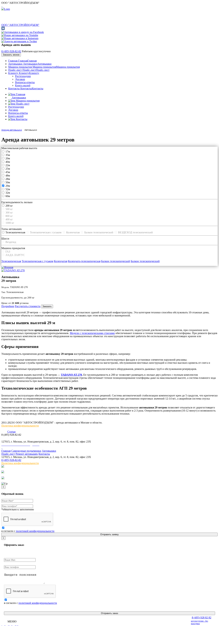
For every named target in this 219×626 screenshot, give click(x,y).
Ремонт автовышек (27, 453)
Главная (22, 60)
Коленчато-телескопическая (84, 261)
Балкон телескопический (115, 261)
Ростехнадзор (23, 76)
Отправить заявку (109, 534)
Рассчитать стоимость (27, 306)
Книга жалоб (22, 85)
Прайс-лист (28, 70)
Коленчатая (60, 261)
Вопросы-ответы (25, 82)
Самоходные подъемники (26, 450)
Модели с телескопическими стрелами (92, 333)
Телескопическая (11, 261)
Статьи (11, 431)
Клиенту (23, 73)
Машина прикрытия (44, 66)
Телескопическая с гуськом (37, 261)
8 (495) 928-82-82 (11, 51)
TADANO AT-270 (71, 374)
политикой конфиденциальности (35, 531)
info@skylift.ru (10, 438)
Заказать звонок (11, 54)
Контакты (25, 88)
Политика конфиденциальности (20, 425)
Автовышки (29, 63)
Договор (20, 79)
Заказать (47, 306)
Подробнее (7, 306)
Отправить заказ (109, 613)
